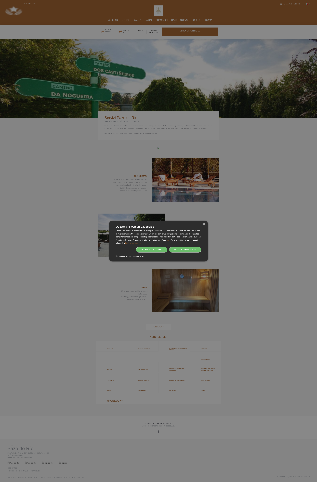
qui (168, 240)
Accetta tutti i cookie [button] (185, 249)
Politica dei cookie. (133, 243)
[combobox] (203, 224)
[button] (130, 256)
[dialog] (158, 241)
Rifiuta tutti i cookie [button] (152, 249)
